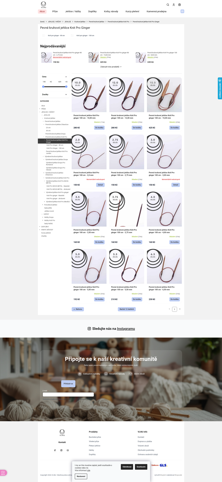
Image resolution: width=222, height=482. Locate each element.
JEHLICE (47, 115)
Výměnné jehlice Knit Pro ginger (57, 192)
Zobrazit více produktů (109, 67)
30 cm (48, 131)
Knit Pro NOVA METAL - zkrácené (58, 189)
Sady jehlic (48, 208)
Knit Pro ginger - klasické (55, 195)
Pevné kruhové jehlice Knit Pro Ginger (57, 141)
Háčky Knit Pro (49, 220)
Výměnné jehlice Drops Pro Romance (55, 164)
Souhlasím (141, 467)
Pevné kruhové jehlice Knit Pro (56, 137)
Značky (44, 236)
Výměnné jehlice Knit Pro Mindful (58, 202)
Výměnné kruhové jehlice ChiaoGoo (54, 174)
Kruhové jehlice (49, 118)
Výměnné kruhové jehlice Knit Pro (57, 178)
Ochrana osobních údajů (148, 454)
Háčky (91, 450)
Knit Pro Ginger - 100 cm (55, 148)
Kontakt (141, 437)
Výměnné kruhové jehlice (54, 156)
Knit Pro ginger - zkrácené (56, 198)
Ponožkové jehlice (50, 205)
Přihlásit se (68, 384)
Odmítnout (127, 467)
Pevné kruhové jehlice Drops (55, 134)
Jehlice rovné (49, 211)
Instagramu (126, 329)
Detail (100, 185)
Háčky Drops (48, 217)
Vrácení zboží (143, 446)
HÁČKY (46, 214)
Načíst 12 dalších (127, 309)
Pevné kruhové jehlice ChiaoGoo (56, 124)
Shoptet (163, 475)
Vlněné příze (94, 441)
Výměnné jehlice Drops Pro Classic (55, 169)
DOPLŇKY (45, 227)
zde (88, 470)
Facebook (55, 450)
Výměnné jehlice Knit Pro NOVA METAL (57, 182)
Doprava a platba (145, 441)
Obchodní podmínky (146, 450)
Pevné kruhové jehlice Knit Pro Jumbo (57, 152)
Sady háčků (48, 223)
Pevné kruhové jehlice (52, 121)
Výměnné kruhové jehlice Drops (56, 159)
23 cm (48, 128)
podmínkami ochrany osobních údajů (77, 399)
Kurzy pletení (46, 233)
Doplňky (92, 454)
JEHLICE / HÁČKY (47, 112)
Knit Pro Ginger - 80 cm (55, 145)
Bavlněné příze (95, 437)
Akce (43, 106)
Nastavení (81, 476)
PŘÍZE (43, 109)
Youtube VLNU (67, 450)
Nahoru (79, 309)
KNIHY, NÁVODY (47, 230)
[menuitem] (42, 11)
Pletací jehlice (94, 446)
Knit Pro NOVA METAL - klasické (58, 186)
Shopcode (178, 475)
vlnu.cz (61, 450)
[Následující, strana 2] (174, 309)
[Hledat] (168, 4)
